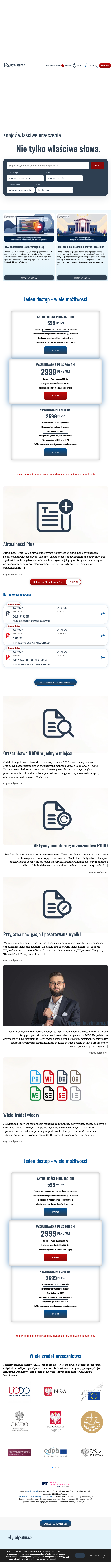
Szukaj (97, 165)
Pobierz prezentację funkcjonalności (55, 682)
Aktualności (55, 66)
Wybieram (105, 65)
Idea (47, 66)
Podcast (68, 65)
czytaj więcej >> (29, 277)
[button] (52, 1467)
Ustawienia (95, 1555)
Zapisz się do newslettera (55, 1523)
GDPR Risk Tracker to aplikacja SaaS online (34, 1496)
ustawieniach (52, 1554)
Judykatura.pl (13, 65)
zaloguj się (92, 65)
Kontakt (81, 66)
